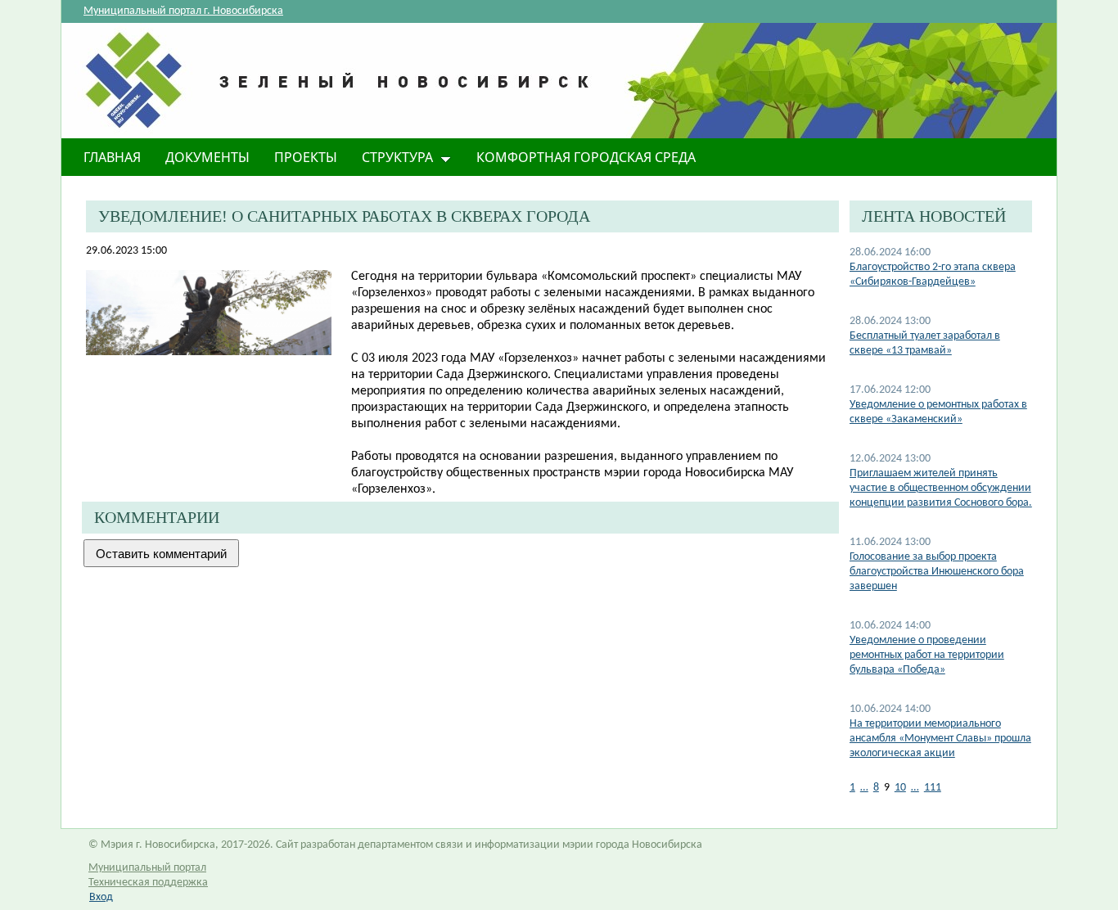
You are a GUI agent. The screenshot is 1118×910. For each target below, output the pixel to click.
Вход (101, 897)
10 (900, 788)
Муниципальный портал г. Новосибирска (183, 11)
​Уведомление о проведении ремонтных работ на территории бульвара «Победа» (927, 655)
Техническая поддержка (148, 882)
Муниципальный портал (147, 868)
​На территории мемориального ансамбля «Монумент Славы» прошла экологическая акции (940, 738)
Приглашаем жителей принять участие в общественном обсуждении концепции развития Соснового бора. (941, 488)
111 (932, 788)
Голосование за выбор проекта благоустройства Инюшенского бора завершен (937, 571)
